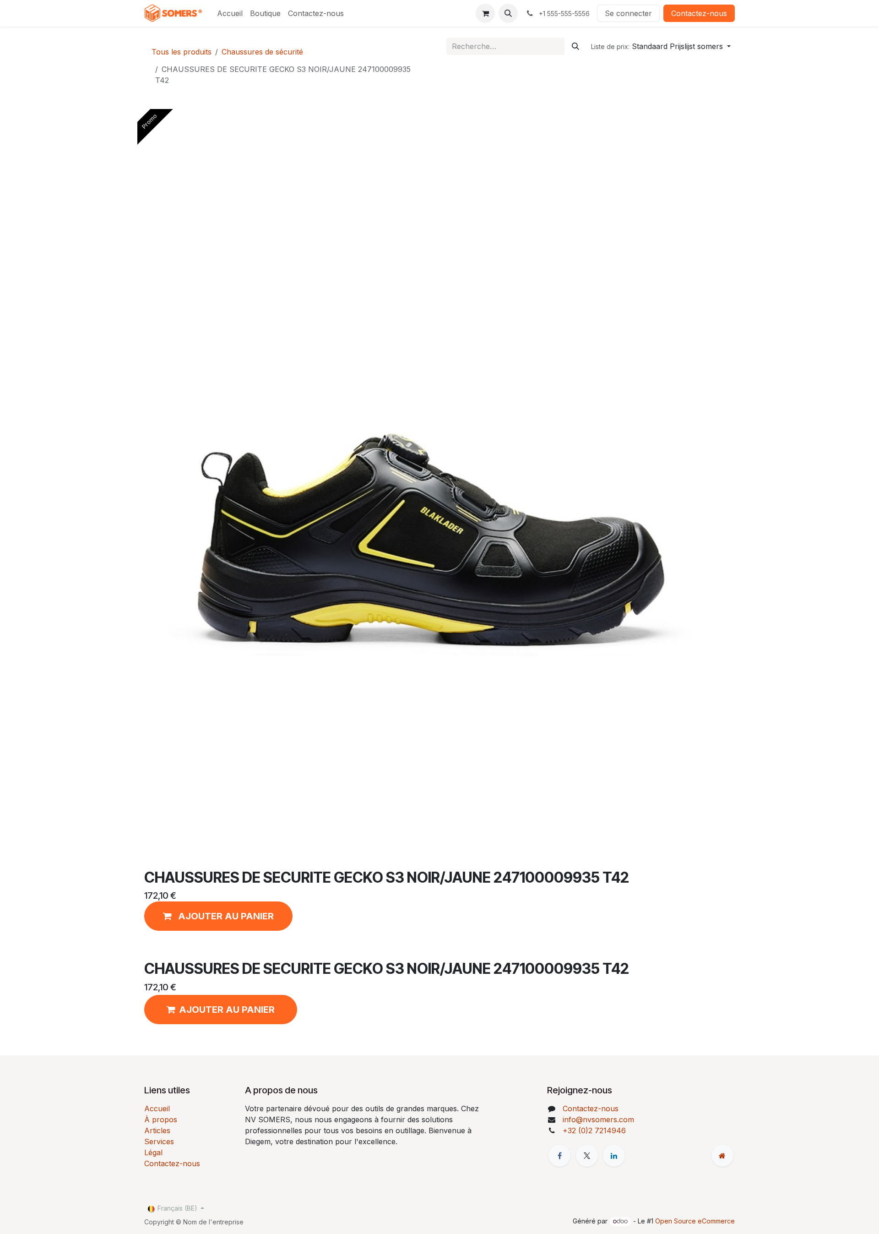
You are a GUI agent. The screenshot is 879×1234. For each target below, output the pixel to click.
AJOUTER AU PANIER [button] (227, 1009)
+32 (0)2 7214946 (594, 1130)
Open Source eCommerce (695, 1221)
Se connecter (628, 13)
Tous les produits (182, 51)
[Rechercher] (575, 46)
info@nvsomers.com (598, 1119)
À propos (160, 1119)
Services (159, 1141)
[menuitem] (229, 13)
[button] (508, 13)
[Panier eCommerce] (485, 13)
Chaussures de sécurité (262, 51)
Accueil (157, 1108)
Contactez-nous (699, 13)
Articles (157, 1130)
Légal (153, 1152)
